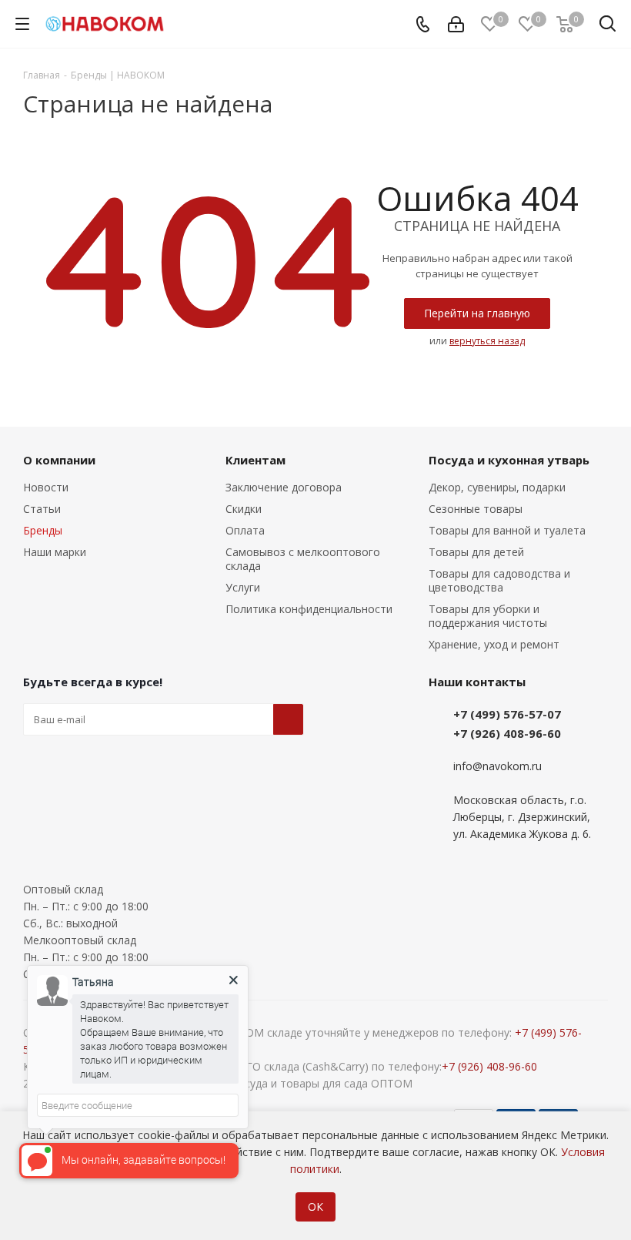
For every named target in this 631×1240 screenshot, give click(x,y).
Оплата (245, 530)
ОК (315, 1206)
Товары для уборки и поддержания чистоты (488, 616)
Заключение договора (283, 487)
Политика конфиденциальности (308, 609)
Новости (45, 487)
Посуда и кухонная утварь (509, 460)
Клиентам (255, 460)
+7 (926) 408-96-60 (507, 733)
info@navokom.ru (497, 766)
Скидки (243, 508)
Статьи (42, 508)
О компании (59, 460)
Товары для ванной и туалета (507, 530)
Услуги (242, 587)
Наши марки (54, 552)
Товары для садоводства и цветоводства (499, 580)
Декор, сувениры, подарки (497, 487)
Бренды (42, 530)
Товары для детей (476, 552)
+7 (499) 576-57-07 (507, 714)
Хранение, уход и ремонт (494, 644)
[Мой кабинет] (456, 24)
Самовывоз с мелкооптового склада (302, 559)
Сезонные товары (475, 508)
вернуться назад (487, 340)
